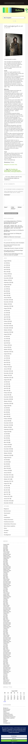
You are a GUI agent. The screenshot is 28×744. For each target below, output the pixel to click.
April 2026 (6, 269)
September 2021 (8, 377)
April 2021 (6, 388)
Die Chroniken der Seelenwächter (11, 170)
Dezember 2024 (7, 299)
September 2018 (8, 455)
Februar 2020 (7, 418)
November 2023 (7, 327)
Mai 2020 (6, 412)
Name (6, 207)
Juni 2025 (6, 289)
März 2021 (6, 390)
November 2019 (7, 425)
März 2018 (6, 468)
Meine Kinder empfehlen (9, 526)
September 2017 (8, 481)
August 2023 (7, 334)
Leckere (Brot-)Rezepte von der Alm (11, 223)
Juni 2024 (6, 312)
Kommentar (7, 194)
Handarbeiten (7, 517)
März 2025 (6, 295)
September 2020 (8, 403)
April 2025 (6, 293)
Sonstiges (6, 530)
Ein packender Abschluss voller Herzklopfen (14, 242)
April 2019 (6, 440)
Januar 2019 (7, 446)
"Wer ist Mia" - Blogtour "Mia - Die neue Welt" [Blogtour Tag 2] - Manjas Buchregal (13, 226)
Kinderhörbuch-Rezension (10, 524)
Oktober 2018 (7, 453)
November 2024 (7, 301)
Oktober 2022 (7, 349)
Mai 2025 (6, 291)
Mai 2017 (6, 490)
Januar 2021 (7, 394)
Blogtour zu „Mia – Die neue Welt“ (13, 228)
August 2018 (7, 457)
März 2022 (6, 364)
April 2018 (6, 466)
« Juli (4, 701)
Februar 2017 (7, 496)
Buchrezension (7, 511)
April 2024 (6, 317)
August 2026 (7, 260)
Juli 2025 (6, 286)
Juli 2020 (6, 407)
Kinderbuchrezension (9, 521)
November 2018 (7, 451)
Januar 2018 (7, 472)
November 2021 (7, 373)
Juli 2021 (6, 381)
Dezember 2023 (7, 325)
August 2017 (7, 483)
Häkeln (5, 515)
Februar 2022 (7, 366)
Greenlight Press (16, 170)
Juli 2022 (6, 356)
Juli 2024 (6, 310)
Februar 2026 (7, 273)
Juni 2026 (6, 265)
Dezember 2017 (7, 474)
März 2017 (6, 494)
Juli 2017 (6, 485)
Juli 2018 (6, 459)
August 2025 (7, 284)
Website (20, 207)
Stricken (6, 532)
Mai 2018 (6, 464)
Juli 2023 (6, 336)
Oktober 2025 (7, 280)
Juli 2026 (6, 263)
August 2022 (7, 353)
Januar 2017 (7, 498)
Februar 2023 (7, 345)
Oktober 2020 (7, 401)
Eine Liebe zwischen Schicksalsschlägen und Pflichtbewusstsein (13, 251)
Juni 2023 (6, 338)
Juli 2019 (6, 433)
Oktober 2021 (7, 375)
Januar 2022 (7, 368)
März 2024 (6, 319)
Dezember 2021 (7, 371)
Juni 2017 (6, 487)
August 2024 (7, 308)
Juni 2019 (6, 435)
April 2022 (6, 362)
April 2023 (6, 343)
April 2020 (6, 414)
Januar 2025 (7, 297)
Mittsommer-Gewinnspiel (15, 236)
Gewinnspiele (7, 513)
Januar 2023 (7, 347)
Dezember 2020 (7, 397)
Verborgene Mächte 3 (16, 171)
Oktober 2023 (7, 330)
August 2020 (7, 405)
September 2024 (8, 306)
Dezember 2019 (7, 423)
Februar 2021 (7, 392)
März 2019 (6, 442)
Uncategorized (7, 534)
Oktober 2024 (7, 304)
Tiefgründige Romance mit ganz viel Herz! (13, 248)
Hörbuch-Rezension (8, 519)
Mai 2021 (6, 386)
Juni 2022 (6, 358)
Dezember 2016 (7, 500)
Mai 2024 (6, 314)
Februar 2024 (7, 321)
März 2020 (6, 416)
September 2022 (8, 351)
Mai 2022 (6, 360)
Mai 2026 (6, 267)
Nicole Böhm (7, 171)
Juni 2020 (6, 410)
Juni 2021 (6, 384)
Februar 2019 (7, 444)
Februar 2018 (7, 470)
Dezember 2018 (7, 448)
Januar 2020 (7, 420)
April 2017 (6, 492)
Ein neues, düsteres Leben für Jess (13, 176)
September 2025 (8, 282)
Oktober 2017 (7, 479)
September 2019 (8, 429)
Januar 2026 (7, 276)
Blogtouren (6, 508)
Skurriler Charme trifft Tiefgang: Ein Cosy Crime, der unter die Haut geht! (13, 254)
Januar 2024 (7, 323)
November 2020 (7, 399)
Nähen (5, 528)
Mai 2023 (6, 340)
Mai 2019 (6, 438)
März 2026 (6, 271)
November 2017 (7, 477)
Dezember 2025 (7, 278)
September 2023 (8, 332)
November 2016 (7, 502)
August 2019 (7, 431)
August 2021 (7, 379)
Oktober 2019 (7, 427)
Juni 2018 (6, 461)
